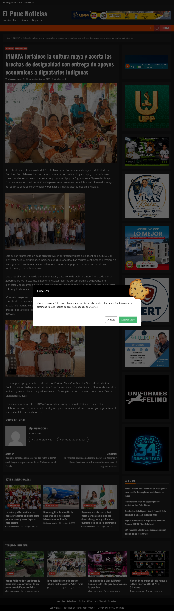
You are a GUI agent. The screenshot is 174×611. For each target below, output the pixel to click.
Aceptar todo (128, 319)
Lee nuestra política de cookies (115, 306)
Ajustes (111, 319)
